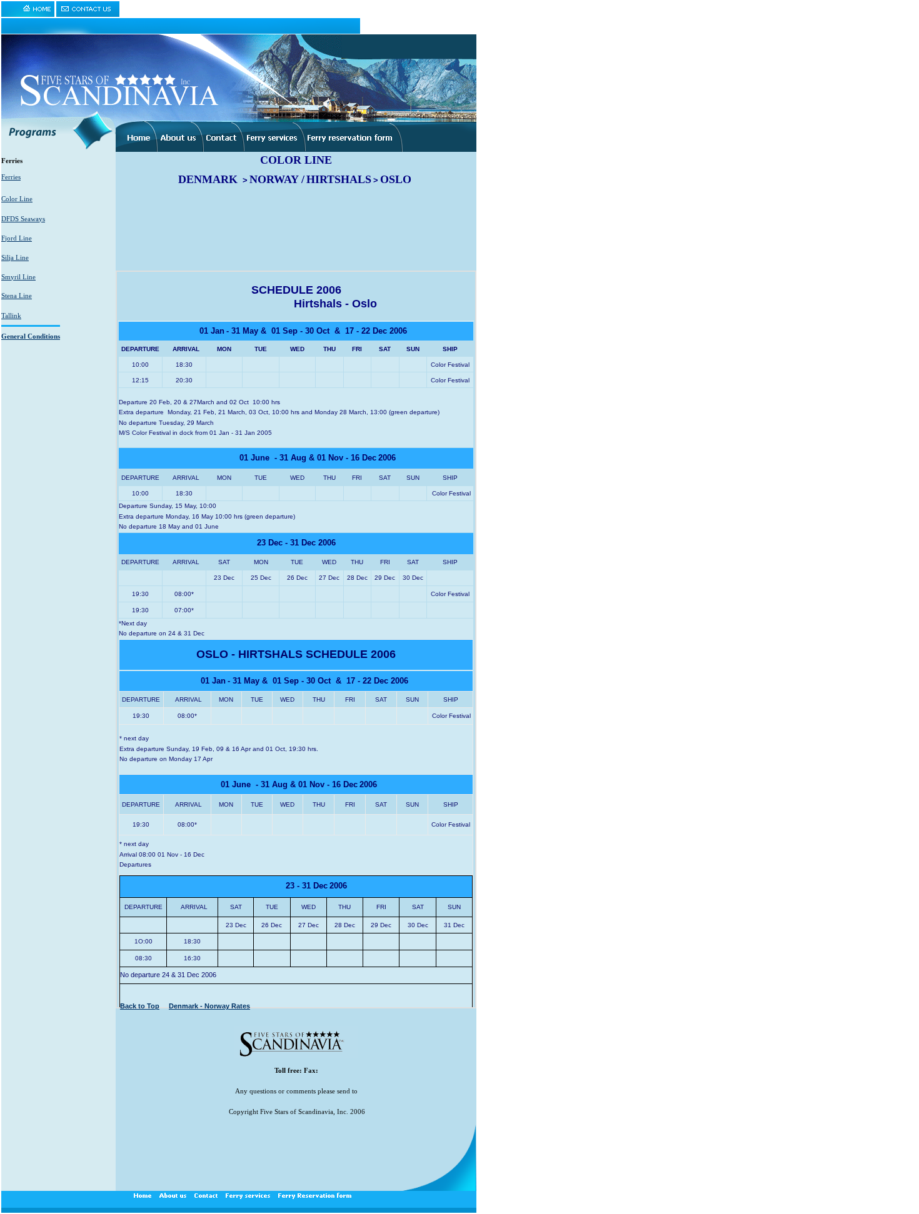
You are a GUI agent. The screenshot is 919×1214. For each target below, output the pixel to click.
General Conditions (30, 336)
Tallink (11, 315)
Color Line (17, 198)
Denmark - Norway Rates (209, 1006)
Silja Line (15, 257)
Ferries (11, 177)
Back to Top (139, 1006)
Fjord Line (16, 238)
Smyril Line (18, 277)
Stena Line (16, 295)
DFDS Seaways (23, 218)
